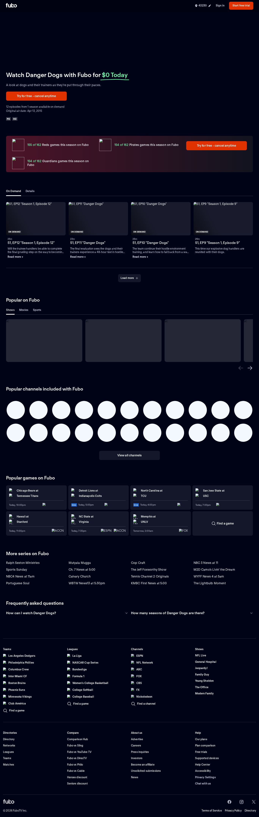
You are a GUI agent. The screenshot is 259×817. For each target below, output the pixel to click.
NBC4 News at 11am (20, 576)
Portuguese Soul (17, 583)
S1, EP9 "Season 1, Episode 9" (217, 243)
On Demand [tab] (13, 191)
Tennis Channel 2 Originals (150, 576)
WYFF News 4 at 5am (209, 576)
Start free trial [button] (241, 5)
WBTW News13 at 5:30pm (87, 583)
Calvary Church (80, 576)
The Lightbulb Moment (210, 583)
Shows (10, 309)
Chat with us (203, 783)
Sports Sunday (16, 569)
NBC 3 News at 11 (206, 563)
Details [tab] (30, 191)
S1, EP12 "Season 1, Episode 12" (31, 243)
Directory (250, 810)
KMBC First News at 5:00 (149, 583)
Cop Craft (138, 563)
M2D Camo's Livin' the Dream (214, 569)
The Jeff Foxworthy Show (148, 569)
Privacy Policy (233, 810)
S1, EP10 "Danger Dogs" (151, 243)
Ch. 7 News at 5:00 (82, 569)
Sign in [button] (220, 5)
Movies (23, 309)
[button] (241, 368)
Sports (37, 309)
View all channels (129, 455)
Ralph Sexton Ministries (23, 563)
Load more (127, 277)
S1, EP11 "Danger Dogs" (87, 243)
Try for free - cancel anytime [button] (36, 96)
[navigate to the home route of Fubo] (11, 5)
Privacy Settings (205, 777)
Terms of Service (212, 810)
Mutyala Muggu (80, 563)
